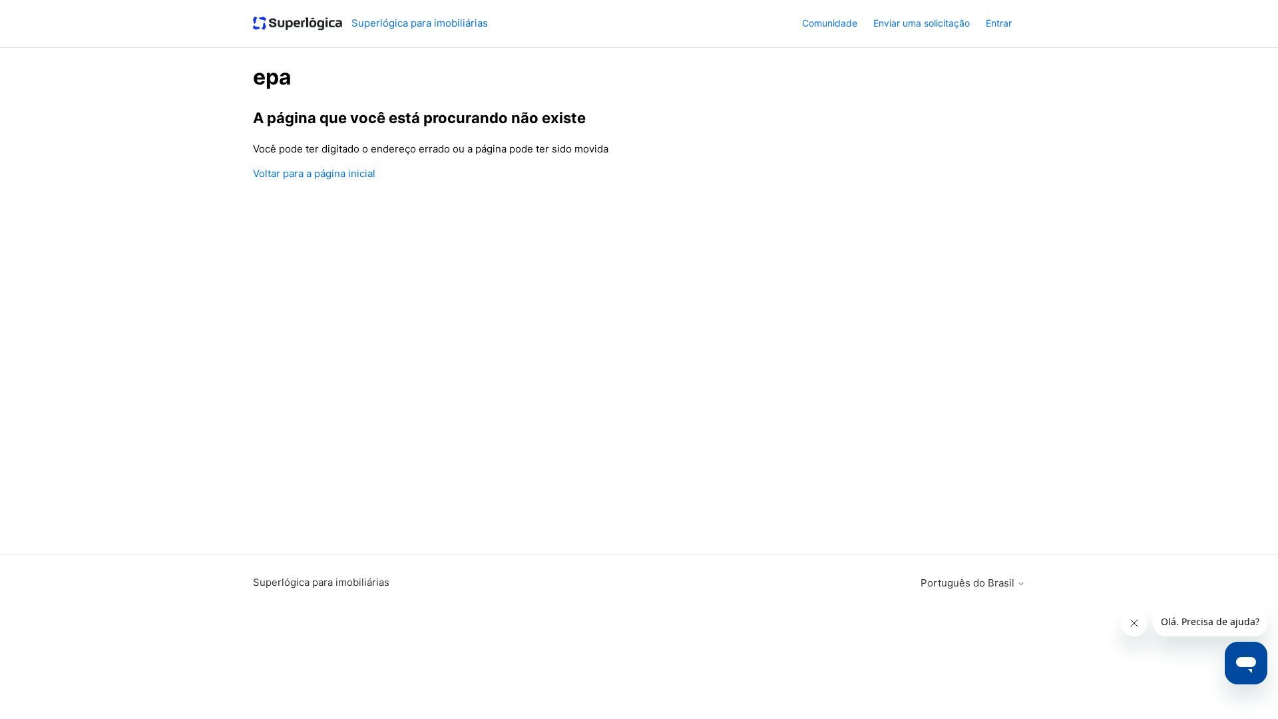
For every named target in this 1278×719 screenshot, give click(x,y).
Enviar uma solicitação (921, 23)
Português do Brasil (969, 583)
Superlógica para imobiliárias (321, 582)
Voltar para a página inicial (314, 173)
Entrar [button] (999, 23)
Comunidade (829, 23)
